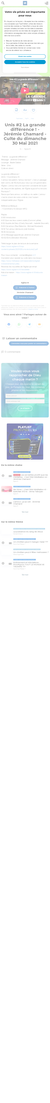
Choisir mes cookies (25, 56)
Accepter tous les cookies (25, 62)
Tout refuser (25, 67)
